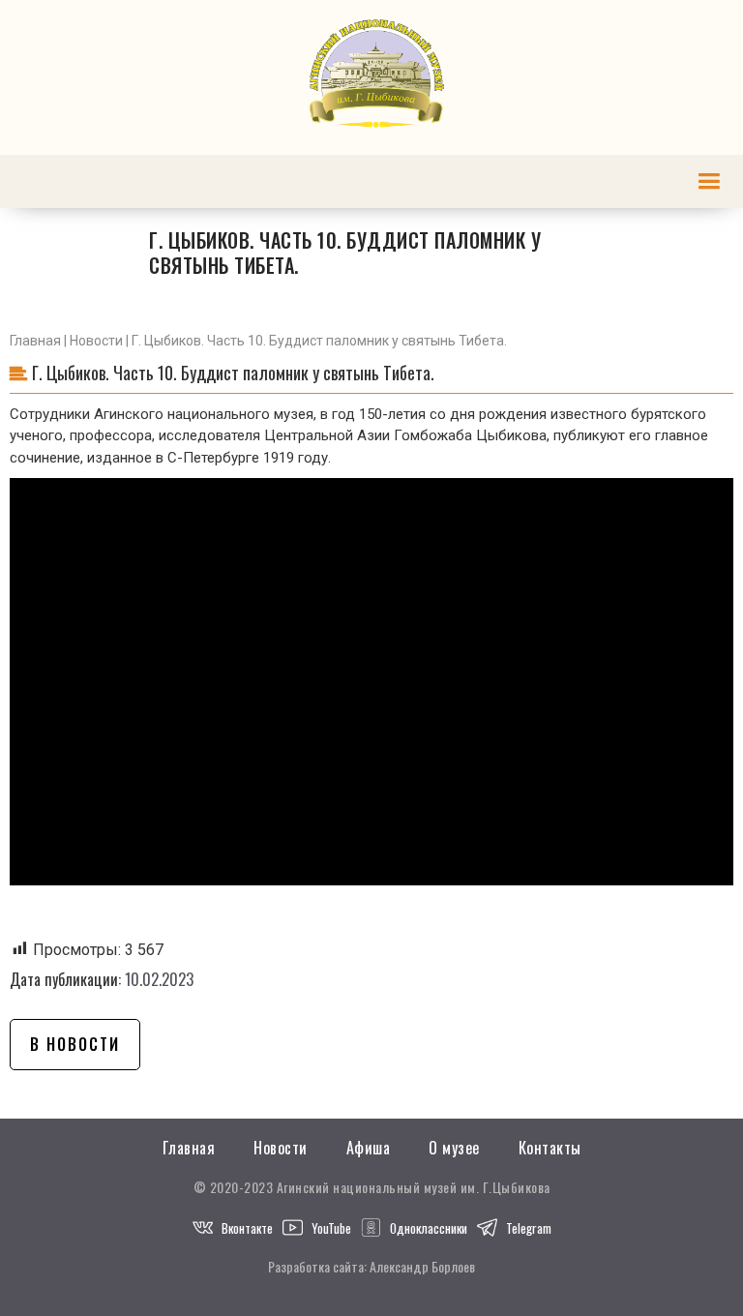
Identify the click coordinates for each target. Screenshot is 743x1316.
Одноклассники (428, 1228)
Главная (35, 340)
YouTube (331, 1228)
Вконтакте (247, 1228)
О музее (454, 1148)
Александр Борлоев (422, 1266)
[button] (708, 181)
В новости (75, 1044)
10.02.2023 (159, 979)
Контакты (550, 1148)
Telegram (528, 1228)
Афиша (368, 1148)
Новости (96, 340)
